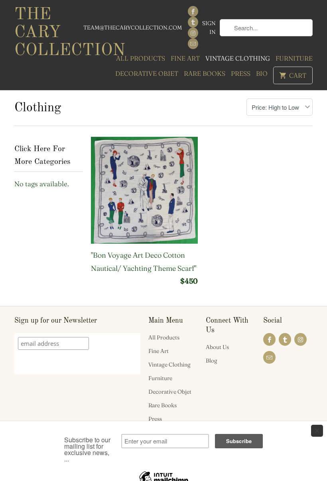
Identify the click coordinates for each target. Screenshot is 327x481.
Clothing (37, 108)
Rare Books (204, 73)
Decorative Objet (146, 73)
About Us (217, 347)
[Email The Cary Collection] (193, 43)
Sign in (209, 27)
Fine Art (185, 58)
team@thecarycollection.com (132, 27)
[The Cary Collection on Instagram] (193, 33)
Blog (211, 360)
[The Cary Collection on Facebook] (193, 11)
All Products (140, 58)
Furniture (294, 58)
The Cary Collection (48, 32)
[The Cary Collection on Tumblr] (193, 22)
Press (240, 73)
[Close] (317, 431)
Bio (262, 73)
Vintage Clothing (237, 58)
